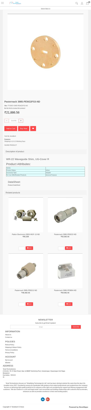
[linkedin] (43, 399)
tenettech (13, 136)
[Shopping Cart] (87, 4)
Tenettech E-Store (17, 407)
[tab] (77, 3)
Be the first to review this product (14, 108)
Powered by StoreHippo (78, 407)
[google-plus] (48, 399)
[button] (45, 9)
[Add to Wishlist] (33, 128)
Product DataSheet (14, 185)
